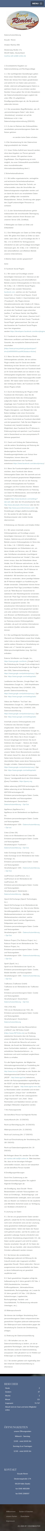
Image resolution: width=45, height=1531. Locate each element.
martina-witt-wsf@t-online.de (15, 56)
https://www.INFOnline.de (14, 1033)
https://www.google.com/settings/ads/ (22, 676)
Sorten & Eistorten (26, 1511)
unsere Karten (11, 1516)
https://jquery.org (25, 781)
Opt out (8, 827)
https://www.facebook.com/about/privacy (28, 463)
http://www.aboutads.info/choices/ (17, 505)
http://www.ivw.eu (10, 1071)
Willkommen (10, 1511)
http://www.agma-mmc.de (30, 1086)
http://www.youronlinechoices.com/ (22, 508)
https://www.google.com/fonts (15, 661)
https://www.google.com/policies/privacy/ (19, 673)
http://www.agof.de (18, 1077)
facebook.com (9, 292)
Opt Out (26, 848)
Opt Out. (26, 804)
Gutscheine (25, 1516)
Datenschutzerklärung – (13, 804)
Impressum (10, 1521)
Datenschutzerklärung (31, 824)
